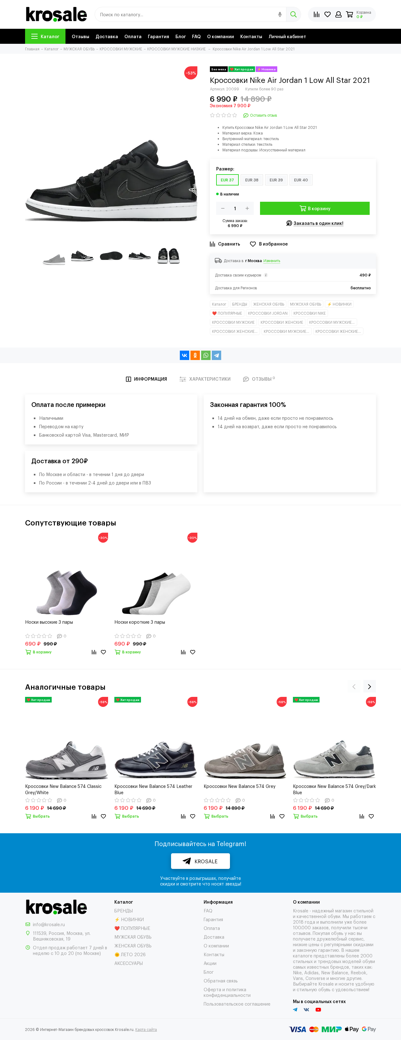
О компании (220, 36)
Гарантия (158, 36)
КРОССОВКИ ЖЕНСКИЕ (282, 322)
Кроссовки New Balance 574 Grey (240, 786)
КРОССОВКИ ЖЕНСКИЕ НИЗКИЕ (339, 331)
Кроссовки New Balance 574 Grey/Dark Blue (334, 789)
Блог (180, 36)
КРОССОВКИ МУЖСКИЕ (233, 322)
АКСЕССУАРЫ (128, 963)
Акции (210, 963)
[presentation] (354, 686)
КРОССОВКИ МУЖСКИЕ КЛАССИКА (333, 322)
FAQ (196, 36)
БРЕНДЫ (239, 304)
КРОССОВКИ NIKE (310, 313)
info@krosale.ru (49, 924)
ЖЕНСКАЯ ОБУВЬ (268, 304)
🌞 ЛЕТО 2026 (130, 954)
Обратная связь (221, 980)
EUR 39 (276, 179)
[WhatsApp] (206, 355)
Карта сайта (146, 1029)
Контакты (251, 36)
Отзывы (80, 36)
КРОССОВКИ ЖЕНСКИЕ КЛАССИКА (236, 331)
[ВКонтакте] (184, 355)
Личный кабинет (287, 36)
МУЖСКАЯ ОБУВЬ (305, 304)
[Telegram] (216, 355)
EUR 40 (301, 179)
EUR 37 (227, 179)
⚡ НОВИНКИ (339, 304)
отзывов (301, 933)
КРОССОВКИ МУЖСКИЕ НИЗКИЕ (288, 331)
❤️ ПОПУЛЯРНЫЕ (227, 313)
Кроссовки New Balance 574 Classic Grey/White (63, 789)
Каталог (50, 36)
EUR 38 (251, 179)
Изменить (271, 260)
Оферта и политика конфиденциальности (227, 992)
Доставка (107, 36)
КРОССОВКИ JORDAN (268, 313)
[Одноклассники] (195, 355)
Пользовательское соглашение (237, 1004)
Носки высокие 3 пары (49, 622)
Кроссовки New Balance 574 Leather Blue (153, 789)
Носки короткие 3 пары (139, 622)
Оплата (133, 36)
